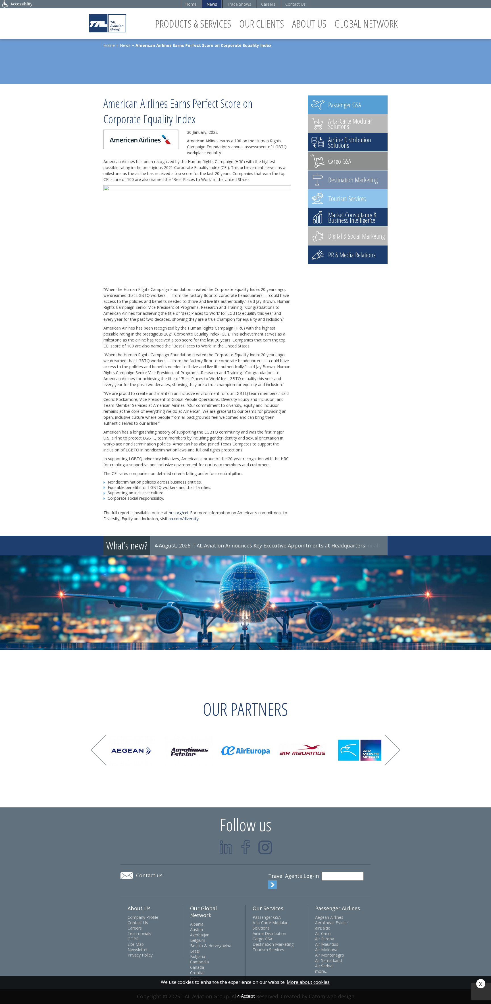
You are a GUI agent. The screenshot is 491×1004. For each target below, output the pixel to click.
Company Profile (143, 917)
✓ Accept (245, 996)
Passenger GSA (267, 917)
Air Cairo (323, 933)
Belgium (197, 940)
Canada (197, 967)
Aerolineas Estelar (331, 922)
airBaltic (322, 928)
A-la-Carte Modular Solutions (270, 925)
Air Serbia (323, 965)
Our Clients (261, 24)
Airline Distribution (269, 933)
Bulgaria (197, 956)
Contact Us (295, 4)
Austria (196, 929)
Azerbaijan (199, 935)
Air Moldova (326, 949)
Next (392, 750)
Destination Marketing (273, 944)
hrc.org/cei (178, 512)
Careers (268, 4)
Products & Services (193, 24)
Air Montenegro (329, 955)
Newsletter (138, 949)
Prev (98, 750)
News (212, 4)
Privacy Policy (140, 955)
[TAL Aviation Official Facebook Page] (245, 847)
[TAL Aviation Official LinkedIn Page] (226, 847)
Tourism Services (268, 949)
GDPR (133, 938)
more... (321, 971)
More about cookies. (308, 982)
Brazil (195, 951)
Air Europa (324, 938)
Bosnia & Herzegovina (210, 945)
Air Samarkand (328, 960)
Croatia (196, 972)
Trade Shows (239, 4)
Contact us (149, 875)
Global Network (366, 24)
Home (191, 4)
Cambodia (199, 962)
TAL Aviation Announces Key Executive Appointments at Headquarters (279, 545)
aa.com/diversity (183, 518)
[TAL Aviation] (107, 23)
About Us (309, 24)
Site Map (136, 944)
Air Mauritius (326, 944)
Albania (196, 924)
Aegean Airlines (329, 917)
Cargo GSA (262, 938)
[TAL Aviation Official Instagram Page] (265, 847)
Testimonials (139, 933)
